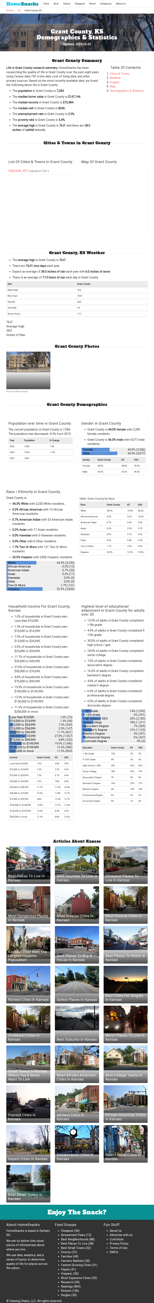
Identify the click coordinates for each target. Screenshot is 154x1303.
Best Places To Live (74, 1243)
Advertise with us (121, 1235)
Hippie (65, 1269)
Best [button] (56, 3)
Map (113, 86)
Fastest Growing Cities (76, 1265)
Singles (66, 1295)
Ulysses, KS (18, 171)
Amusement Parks (73, 1235)
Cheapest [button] (80, 3)
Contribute (117, 1239)
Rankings (67, 1286)
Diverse (66, 1252)
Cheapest (67, 1231)
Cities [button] (46, 3)
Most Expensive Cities (76, 1278)
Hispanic (66, 1273)
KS (19, 10)
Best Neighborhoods (74, 1239)
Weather (115, 78)
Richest (66, 1290)
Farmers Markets (72, 1261)
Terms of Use (118, 1248)
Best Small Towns (73, 1248)
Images (114, 82)
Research (67, 1282)
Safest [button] (66, 3)
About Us (121, 3)
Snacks (22, 4)
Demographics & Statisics (127, 91)
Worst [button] (92, 3)
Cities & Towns (119, 73)
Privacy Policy (119, 1243)
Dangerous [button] (106, 3)
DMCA (114, 1252)
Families (66, 1256)
